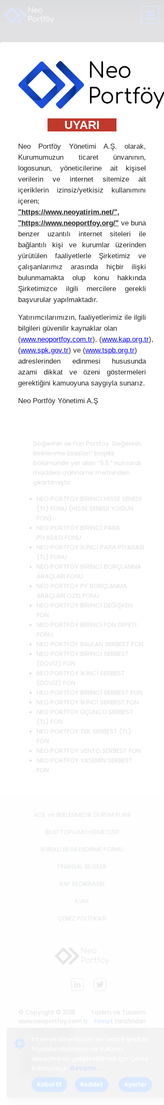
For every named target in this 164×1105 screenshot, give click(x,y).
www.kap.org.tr (125, 339)
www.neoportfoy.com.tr (57, 339)
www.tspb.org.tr (110, 350)
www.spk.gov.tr (45, 350)
